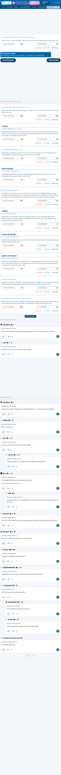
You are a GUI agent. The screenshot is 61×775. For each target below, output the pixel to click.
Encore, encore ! (31, 316)
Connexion (57, 2)
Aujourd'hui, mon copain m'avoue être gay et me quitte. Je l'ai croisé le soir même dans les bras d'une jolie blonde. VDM (30, 111)
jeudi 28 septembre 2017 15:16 (9, 328)
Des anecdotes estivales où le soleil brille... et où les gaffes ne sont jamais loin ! (25, 54)
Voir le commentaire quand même (11, 483)
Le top (34, 7)
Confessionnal (42, 7)
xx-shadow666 (7, 585)
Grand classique (7, 169)
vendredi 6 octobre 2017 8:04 (9, 424)
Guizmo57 (6, 514)
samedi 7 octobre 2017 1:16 (8, 589)
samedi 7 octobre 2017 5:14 (13, 606)
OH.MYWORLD (12, 602)
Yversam (10, 455)
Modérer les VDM (45, 3)
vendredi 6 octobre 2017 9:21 (9, 477)
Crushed (5, 126)
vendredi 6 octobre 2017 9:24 (9, 517)
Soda (4, 342)
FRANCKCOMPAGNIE (9, 567)
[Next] (33, 655)
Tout (3, 7)
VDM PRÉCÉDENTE (8, 60)
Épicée (16, 7)
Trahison (5, 211)
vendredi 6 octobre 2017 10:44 (9, 535)
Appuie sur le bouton (9, 256)
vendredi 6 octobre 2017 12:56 (9, 553)
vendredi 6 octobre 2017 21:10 (9, 571)
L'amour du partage (9, 234)
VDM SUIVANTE (54, 60)
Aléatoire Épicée (25, 7)
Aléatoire (9, 7)
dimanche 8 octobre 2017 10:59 (9, 642)
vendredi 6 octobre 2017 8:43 (14, 459)
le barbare (6, 531)
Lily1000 (5, 420)
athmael (10, 619)
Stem (4, 473)
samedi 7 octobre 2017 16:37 (13, 623)
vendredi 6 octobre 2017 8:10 (9, 346)
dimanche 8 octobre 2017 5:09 (14, 497)
